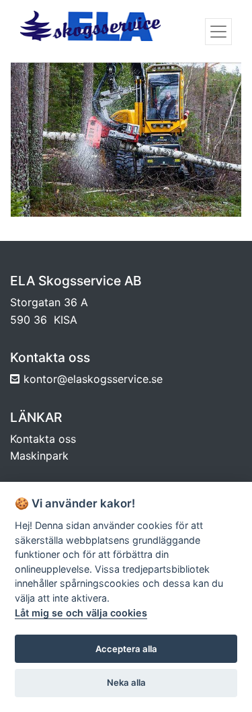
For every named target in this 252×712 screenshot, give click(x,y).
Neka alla (126, 682)
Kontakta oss (43, 439)
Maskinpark (39, 455)
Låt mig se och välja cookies (81, 612)
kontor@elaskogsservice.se (93, 379)
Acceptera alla (126, 648)
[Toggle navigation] (218, 31)
